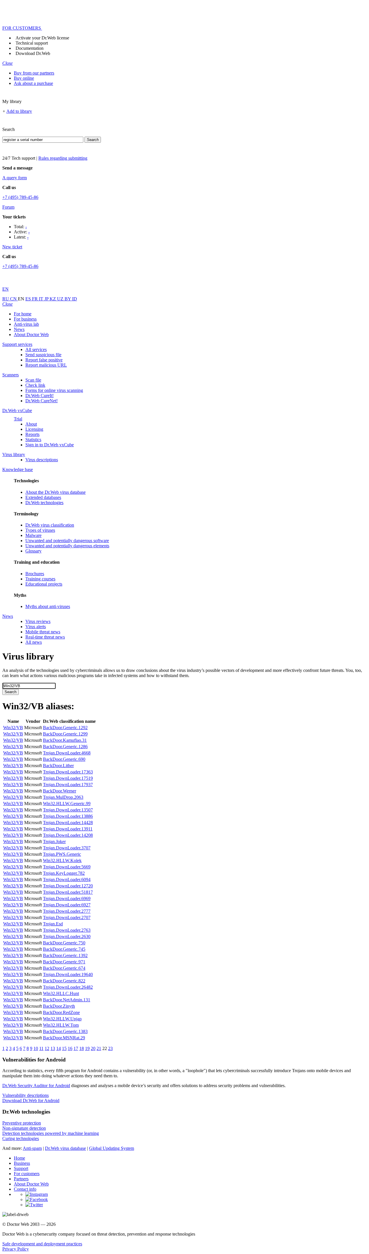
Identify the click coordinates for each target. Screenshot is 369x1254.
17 (76, 1048)
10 (35, 1048)
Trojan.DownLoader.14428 (68, 822)
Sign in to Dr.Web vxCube (49, 444)
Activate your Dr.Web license (42, 37)
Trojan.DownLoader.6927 (67, 904)
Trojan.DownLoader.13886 (68, 816)
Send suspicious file (43, 354)
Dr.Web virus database (65, 1148)
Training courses (40, 578)
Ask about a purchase (33, 83)
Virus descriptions (41, 459)
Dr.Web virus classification (49, 525)
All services (36, 349)
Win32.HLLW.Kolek (62, 860)
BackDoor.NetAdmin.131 (66, 999)
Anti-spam (32, 1148)
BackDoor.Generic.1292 (65, 727)
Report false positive (44, 359)
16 (70, 1048)
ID (74, 298)
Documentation (30, 48)
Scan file (33, 380)
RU (6, 298)
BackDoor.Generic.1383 (65, 1031)
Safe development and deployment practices (42, 1243)
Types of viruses (40, 530)
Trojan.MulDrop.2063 (63, 797)
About (31, 424)
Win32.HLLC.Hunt (61, 993)
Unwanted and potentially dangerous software (67, 540)
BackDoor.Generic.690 (64, 759)
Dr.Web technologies (44, 502)
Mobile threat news (42, 631)
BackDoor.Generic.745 (64, 949)
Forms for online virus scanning (54, 390)
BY (68, 298)
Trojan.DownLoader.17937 (68, 784)
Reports (32, 434)
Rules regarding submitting (62, 158)
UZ (61, 298)
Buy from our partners (34, 72)
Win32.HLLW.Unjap (62, 1018)
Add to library (19, 111)
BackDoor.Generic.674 (64, 968)
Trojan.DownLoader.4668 (67, 752)
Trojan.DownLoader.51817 (68, 892)
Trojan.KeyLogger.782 (64, 873)
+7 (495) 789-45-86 (20, 197)
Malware (33, 535)
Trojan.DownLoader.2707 (67, 917)
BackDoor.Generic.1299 (65, 733)
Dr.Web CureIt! (39, 395)
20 (93, 1048)
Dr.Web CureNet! (41, 400)
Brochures (34, 573)
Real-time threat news (45, 636)
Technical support (32, 43)
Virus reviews (37, 621)
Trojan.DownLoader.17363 (68, 771)
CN (14, 298)
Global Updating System (111, 1148)
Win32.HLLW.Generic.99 (67, 803)
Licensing (34, 429)
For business (25, 319)
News (19, 329)
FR (35, 298)
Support (21, 1168)
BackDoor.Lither (58, 765)
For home (22, 313)
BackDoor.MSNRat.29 (64, 1037)
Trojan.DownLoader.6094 (67, 879)
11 (41, 1048)
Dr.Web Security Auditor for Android (36, 1085)
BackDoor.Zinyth (59, 1006)
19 (87, 1048)
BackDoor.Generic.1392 (65, 955)
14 (58, 1048)
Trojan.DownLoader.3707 (67, 847)
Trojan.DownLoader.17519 (68, 778)
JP (47, 298)
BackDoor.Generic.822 (64, 980)
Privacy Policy (15, 1249)
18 (81, 1048)
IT (41, 298)
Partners (21, 1178)
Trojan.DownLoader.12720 (68, 885)
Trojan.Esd (53, 923)
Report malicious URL (46, 365)
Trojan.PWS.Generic (62, 854)
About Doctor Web (31, 334)
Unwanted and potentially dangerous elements (67, 545)
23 (110, 1048)
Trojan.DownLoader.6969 (67, 898)
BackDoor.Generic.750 (64, 942)
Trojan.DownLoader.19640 (68, 974)
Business (22, 1163)
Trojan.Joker (54, 841)
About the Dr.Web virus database (55, 492)
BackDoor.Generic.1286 (65, 746)
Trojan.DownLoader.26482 (68, 987)
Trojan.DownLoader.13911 (68, 828)
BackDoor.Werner (59, 790)
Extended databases (43, 497)
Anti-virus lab (26, 324)
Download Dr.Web (33, 53)
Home (19, 1158)
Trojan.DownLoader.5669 (67, 866)
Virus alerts (35, 626)
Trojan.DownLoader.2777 (67, 911)
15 (64, 1048)
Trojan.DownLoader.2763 (67, 930)
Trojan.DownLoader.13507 (68, 809)
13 (52, 1048)
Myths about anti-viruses (47, 606)
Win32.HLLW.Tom (61, 1025)
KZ (53, 298)
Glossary (33, 550)
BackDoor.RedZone (61, 1012)
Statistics (33, 439)
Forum (8, 207)
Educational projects (43, 584)
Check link (35, 385)
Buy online (24, 78)
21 (99, 1048)
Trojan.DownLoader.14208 (68, 835)
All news (33, 642)
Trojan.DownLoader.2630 (67, 936)
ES (28, 298)
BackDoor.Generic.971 (64, 961)
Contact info (25, 1189)
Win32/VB (13, 727)
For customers (26, 1173)
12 (47, 1048)
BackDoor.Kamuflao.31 (65, 740)
